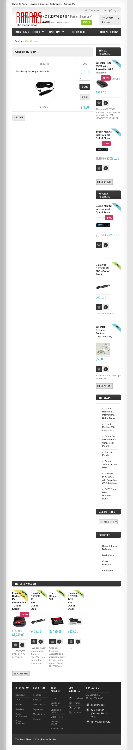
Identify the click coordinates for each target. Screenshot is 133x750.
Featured (37, 695)
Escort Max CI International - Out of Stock (104, 134)
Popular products (104, 194)
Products (25, 584)
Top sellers (38, 709)
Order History (57, 717)
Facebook (78, 698)
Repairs (19, 704)
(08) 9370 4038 (98, 705)
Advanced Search (55, 722)
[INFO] (106, 245)
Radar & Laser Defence (26, 32)
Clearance (107, 570)
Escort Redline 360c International (109, 427)
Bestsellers (105, 397)
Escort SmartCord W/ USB (109, 464)
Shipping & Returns (56, 711)
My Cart (109, 18)
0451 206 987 (61, 16)
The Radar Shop (23, 739)
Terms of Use (57, 728)
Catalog (19, 41)
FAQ (17, 700)
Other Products (78, 32)
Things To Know (19, 4)
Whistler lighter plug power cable (32, 71)
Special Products (104, 51)
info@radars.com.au (100, 722)
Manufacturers (40, 714)
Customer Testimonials (51, 4)
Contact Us (69, 4)
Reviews (33, 4)
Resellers (19, 709)
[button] (86, 22)
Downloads (20, 695)
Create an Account (55, 704)
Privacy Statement (20, 722)
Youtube (77, 712)
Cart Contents (32, 41)
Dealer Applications (21, 715)
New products (39, 704)
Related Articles (48, 739)
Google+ (78, 708)
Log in (53, 698)
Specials (37, 700)
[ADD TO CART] (99, 245)
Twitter (77, 703)
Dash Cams (52, 32)
